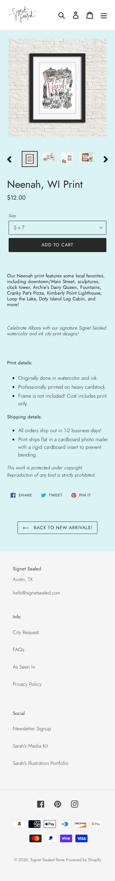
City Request (26, 632)
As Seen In (24, 667)
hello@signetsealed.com (36, 592)
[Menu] (104, 15)
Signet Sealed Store (47, 860)
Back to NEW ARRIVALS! (62, 527)
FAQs (18, 649)
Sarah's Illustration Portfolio (40, 763)
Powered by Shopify (83, 860)
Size (12, 215)
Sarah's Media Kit (30, 746)
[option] (29, 159)
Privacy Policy (27, 684)
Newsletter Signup (32, 728)
